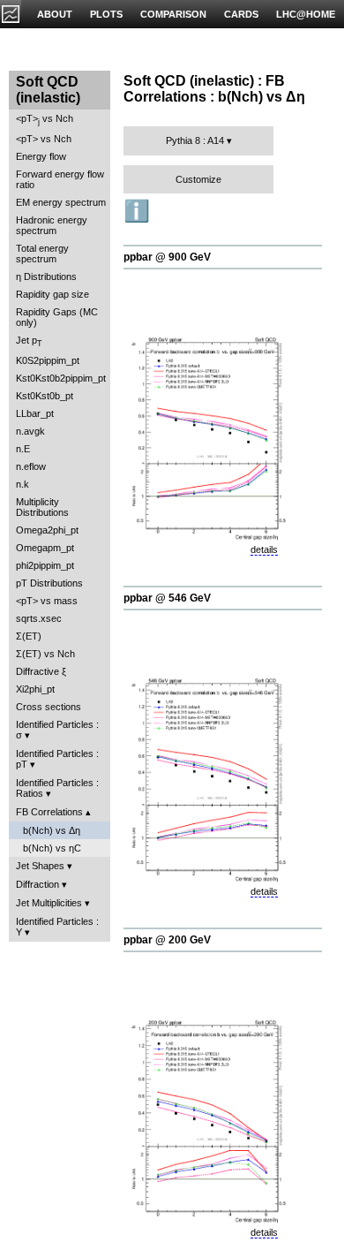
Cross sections (48, 706)
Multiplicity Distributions (42, 507)
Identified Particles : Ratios (57, 788)
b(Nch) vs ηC (52, 848)
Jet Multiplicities (49, 902)
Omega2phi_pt (47, 530)
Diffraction (37, 884)
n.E (23, 448)
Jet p (29, 341)
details (264, 549)
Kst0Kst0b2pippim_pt (61, 378)
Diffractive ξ (41, 671)
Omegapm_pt (45, 547)
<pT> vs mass (47, 600)
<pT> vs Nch (44, 119)
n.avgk (30, 431)
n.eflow (31, 466)
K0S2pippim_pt (47, 360)
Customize (198, 179)
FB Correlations (49, 812)
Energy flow (41, 156)
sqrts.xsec (39, 618)
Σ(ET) (28, 636)
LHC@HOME (305, 14)
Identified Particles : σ (57, 729)
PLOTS (106, 14)
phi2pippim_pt (45, 565)
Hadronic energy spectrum (51, 225)
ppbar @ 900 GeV (167, 257)
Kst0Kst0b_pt (44, 395)
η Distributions (46, 276)
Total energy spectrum (42, 253)
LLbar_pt (35, 413)
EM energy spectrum (61, 202)
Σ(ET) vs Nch (45, 653)
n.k (22, 484)
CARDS (241, 14)
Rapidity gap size (52, 294)
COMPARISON (173, 14)
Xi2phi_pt (35, 689)
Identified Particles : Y (57, 926)
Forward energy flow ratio (60, 179)
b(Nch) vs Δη (51, 830)
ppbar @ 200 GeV (167, 940)
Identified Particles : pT (57, 758)
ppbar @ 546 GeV (167, 598)
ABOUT (54, 14)
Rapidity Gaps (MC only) (57, 317)
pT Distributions (49, 583)
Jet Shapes (40, 865)
